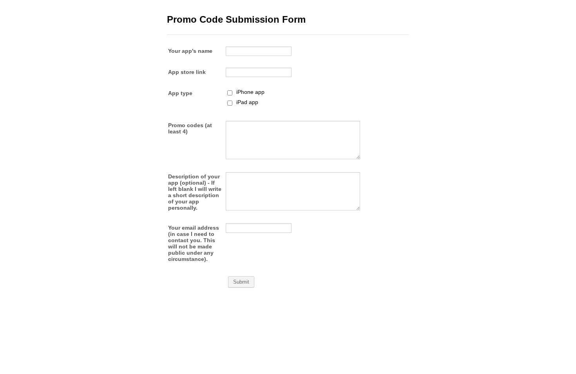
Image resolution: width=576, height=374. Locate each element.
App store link (187, 72)
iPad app (247, 102)
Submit (241, 282)
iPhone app (250, 92)
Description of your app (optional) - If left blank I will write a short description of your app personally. (194, 192)
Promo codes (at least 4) (190, 128)
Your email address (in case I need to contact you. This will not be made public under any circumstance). (193, 243)
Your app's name (190, 51)
